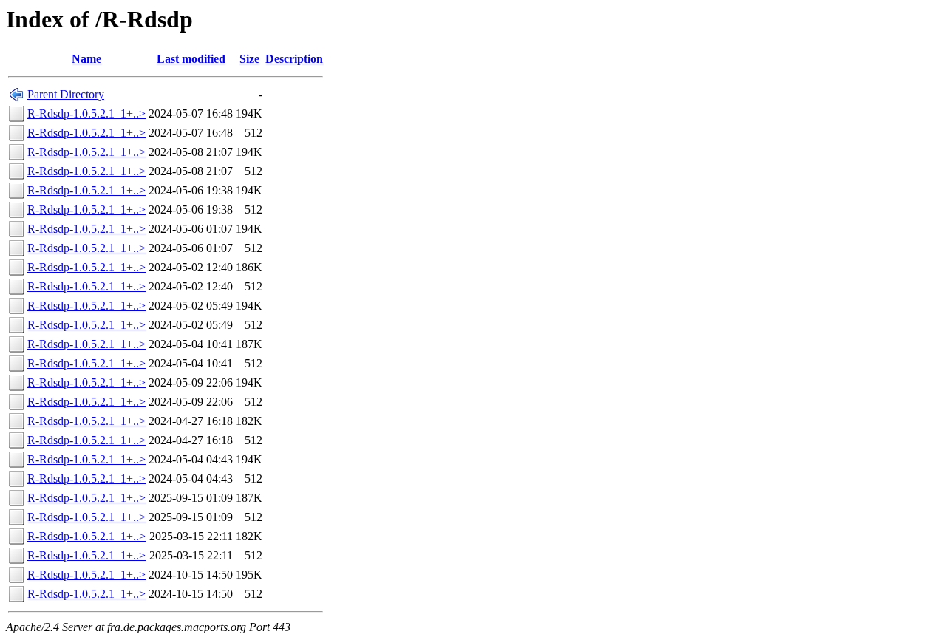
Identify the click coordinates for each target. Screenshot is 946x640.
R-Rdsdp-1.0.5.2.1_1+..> (86, 113)
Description (294, 58)
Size (249, 58)
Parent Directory (65, 94)
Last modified (191, 58)
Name (86, 58)
